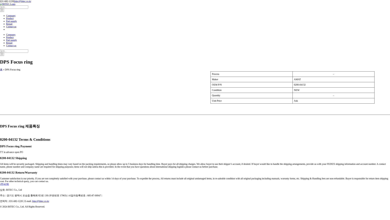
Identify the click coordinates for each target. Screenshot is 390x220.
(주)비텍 (4, 184)
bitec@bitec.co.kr (22, 1)
